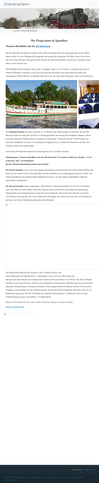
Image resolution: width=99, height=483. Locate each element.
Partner (69, 477)
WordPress (91, 470)
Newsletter (61, 477)
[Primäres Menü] (95, 4)
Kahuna (83, 470)
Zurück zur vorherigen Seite (15, 307)
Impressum (46, 477)
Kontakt (53, 477)
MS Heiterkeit (43, 46)
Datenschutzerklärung (34, 477)
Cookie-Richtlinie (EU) (11, 480)
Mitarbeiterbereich (78, 477)
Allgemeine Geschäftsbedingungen (14, 477)
